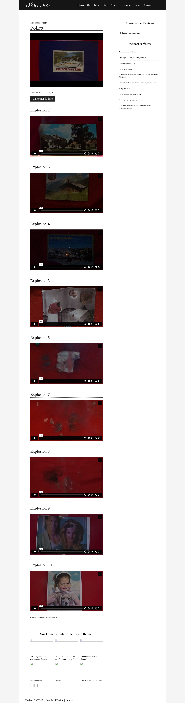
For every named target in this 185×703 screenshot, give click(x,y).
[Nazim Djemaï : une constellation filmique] (41, 646)
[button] (157, 5)
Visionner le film (42, 98)
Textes (114, 5)
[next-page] (36, 685)
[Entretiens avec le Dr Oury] (91, 670)
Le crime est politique (127, 63)
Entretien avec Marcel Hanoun (130, 94)
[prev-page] (31, 685)
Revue (137, 5)
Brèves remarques (125, 69)
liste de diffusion (55, 700)
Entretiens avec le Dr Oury (91, 680)
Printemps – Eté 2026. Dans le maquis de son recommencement (135, 106)
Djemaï (44, 23)
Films (105, 5)
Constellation (93, 5)
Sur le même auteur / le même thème (66, 634)
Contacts (148, 5)
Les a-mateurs (36, 680)
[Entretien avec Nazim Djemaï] (91, 646)
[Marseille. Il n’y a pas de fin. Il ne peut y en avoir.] (66, 646)
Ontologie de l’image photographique (132, 58)
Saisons (80, 5)
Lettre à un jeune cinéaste (128, 100)
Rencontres (126, 5)
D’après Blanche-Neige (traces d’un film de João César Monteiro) (138, 75)
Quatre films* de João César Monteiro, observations (137, 83)
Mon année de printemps (128, 52)
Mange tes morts (125, 89)
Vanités (58, 680)
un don (69, 700)
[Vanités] (66, 670)
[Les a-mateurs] (41, 670)
